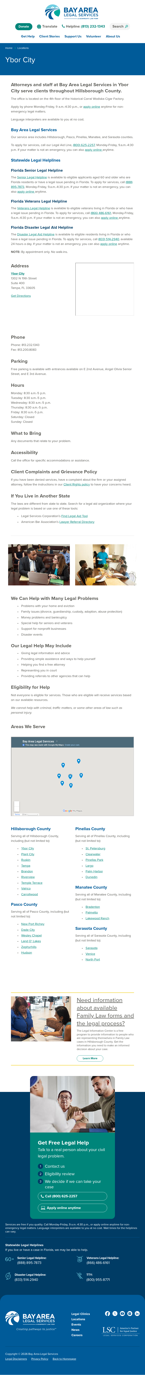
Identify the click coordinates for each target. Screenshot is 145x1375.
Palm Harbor (94, 871)
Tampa (25, 866)
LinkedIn (137, 1313)
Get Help (28, 36)
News (75, 1330)
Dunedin (91, 877)
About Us (113, 36)
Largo (89, 866)
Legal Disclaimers (16, 1359)
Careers (77, 1335)
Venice (90, 954)
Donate (24, 26)
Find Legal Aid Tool (74, 516)
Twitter (114, 1313)
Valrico (26, 888)
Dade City (28, 930)
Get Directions (21, 296)
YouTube (122, 1313)
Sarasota (91, 948)
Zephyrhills (28, 947)
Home (8, 48)
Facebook (107, 1313)
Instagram (129, 1313)
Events (76, 1324)
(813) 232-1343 (93, 26)
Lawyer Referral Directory (76, 522)
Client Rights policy (76, 484)
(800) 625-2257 (84, 145)
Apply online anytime (64, 1208)
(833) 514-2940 (108, 239)
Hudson (26, 953)
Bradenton (93, 907)
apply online (91, 107)
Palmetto (92, 912)
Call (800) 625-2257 (61, 1196)
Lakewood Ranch (97, 918)
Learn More (90, 1058)
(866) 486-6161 (101, 213)
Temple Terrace (31, 883)
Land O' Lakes (31, 941)
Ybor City (27, 848)
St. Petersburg (95, 848)
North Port (93, 959)
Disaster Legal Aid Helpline (35, 234)
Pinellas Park (94, 860)
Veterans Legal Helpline (33, 208)
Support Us (73, 36)
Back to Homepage (64, 1359)
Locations (23, 48)
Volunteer (93, 36)
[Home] (71, 11)
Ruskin (25, 860)
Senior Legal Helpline (32, 177)
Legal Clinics (80, 1314)
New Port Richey (32, 924)
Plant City (27, 854)
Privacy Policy (39, 1359)
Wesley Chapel (31, 935)
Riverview (28, 877)
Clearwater (93, 854)
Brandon (27, 871)
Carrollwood (29, 894)
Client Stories (49, 36)
